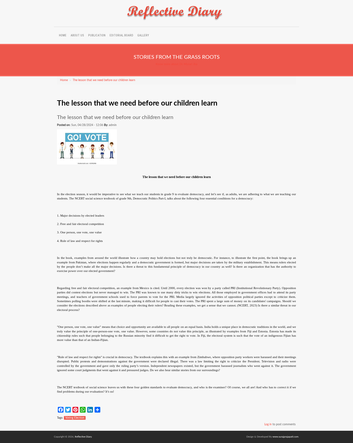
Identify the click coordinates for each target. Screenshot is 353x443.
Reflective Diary (83, 436)
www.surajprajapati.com (285, 436)
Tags (59, 417)
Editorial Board (121, 35)
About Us (77, 35)
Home (63, 35)
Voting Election (74, 417)
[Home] (175, 20)
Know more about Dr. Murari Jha (176, 64)
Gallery (143, 35)
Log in (268, 424)
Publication (97, 35)
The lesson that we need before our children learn (104, 80)
